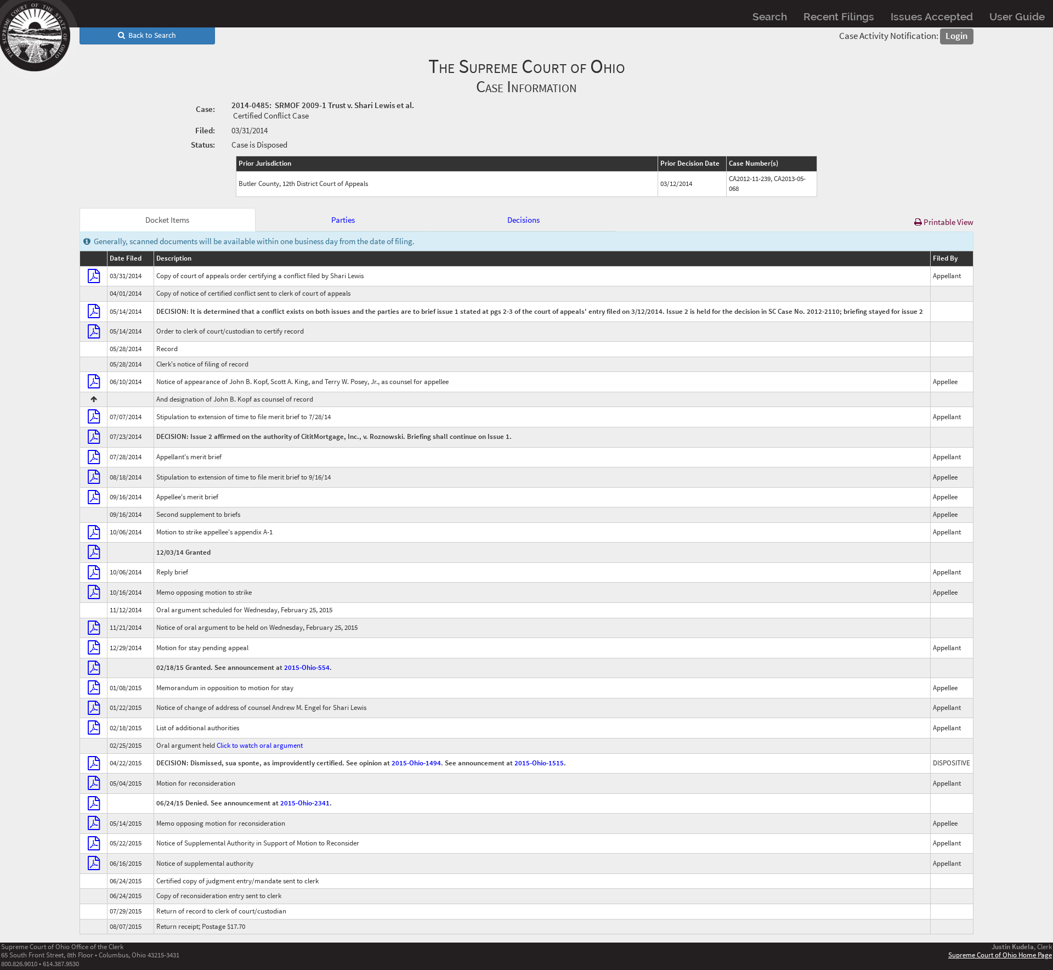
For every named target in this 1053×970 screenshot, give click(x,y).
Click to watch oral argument (260, 745)
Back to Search (150, 35)
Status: (203, 144)
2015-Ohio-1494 (416, 763)
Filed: (205, 130)
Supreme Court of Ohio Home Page (1000, 954)
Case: (205, 109)
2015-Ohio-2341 (305, 803)
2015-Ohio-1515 (539, 763)
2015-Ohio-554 (307, 667)
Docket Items (167, 220)
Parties (343, 220)
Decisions (523, 220)
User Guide (1017, 16)
